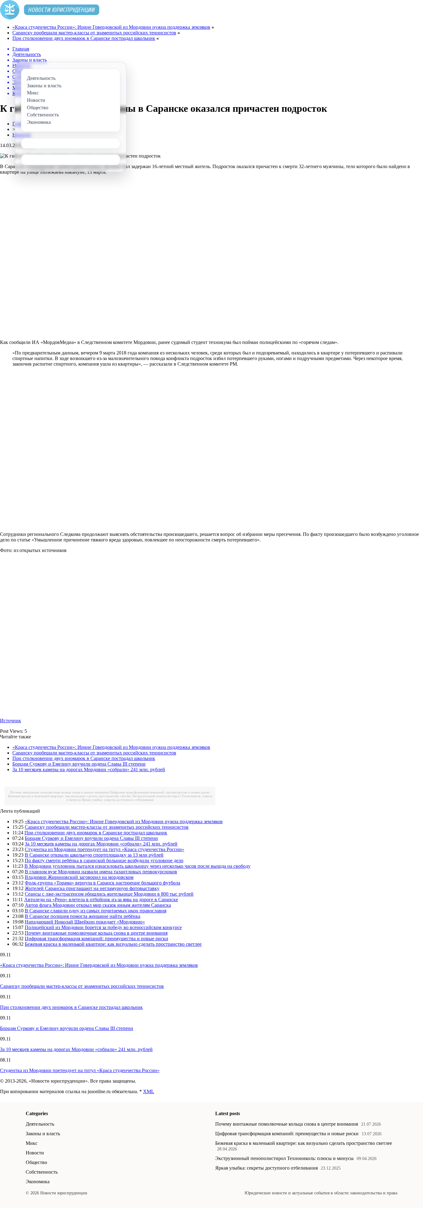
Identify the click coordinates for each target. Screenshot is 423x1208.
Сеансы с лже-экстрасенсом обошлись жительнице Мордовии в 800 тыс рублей (109, 894)
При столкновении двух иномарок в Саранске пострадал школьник (83, 38)
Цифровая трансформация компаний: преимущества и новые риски (160, 792)
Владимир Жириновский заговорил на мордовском (79, 877)
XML (148, 1091)
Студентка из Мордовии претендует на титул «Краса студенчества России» (104, 849)
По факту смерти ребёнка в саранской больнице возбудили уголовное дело (104, 860)
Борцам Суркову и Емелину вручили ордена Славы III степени (79, 764)
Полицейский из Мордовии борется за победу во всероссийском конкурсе (103, 927)
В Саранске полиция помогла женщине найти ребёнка (82, 916)
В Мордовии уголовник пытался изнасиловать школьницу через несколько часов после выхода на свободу (137, 866)
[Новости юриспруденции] (49, 17)
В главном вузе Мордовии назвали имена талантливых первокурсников (101, 871)
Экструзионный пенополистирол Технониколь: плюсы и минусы (284, 1158)
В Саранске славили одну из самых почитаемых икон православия (95, 910)
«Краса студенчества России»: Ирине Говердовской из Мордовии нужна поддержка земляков (111, 27)
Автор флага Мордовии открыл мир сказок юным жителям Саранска (98, 905)
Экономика (38, 1181)
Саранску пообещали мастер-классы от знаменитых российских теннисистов (94, 32)
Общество (36, 1162)
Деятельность (40, 1124)
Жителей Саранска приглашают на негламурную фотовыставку (92, 888)
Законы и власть (43, 1133)
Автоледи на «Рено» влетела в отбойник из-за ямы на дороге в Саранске (101, 899)
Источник (10, 720)
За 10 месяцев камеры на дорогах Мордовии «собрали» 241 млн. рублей (88, 769)
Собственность (42, 1172)
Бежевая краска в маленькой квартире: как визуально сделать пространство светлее (69, 796)
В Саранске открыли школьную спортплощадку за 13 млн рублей (94, 855)
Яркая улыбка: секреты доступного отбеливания (118, 800)
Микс (31, 1143)
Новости (35, 1152)
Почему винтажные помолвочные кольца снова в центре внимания (59, 792)
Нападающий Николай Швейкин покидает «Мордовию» (85, 921)
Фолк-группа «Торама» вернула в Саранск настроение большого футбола (102, 882)
